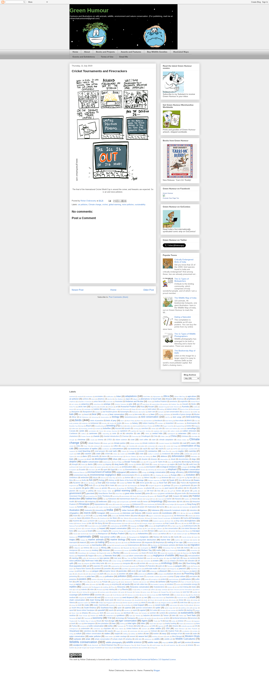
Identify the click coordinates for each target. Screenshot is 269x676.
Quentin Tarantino (133, 582)
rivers (194, 587)
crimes (115, 454)
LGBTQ (133, 528)
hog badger (126, 504)
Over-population (75, 566)
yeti (112, 647)
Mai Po (171, 533)
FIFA (183, 477)
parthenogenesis (136, 568)
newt (154, 558)
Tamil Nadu (191, 615)
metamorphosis (133, 545)
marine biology (117, 539)
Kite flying (98, 523)
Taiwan (166, 615)
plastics (150, 574)
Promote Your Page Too (171, 198)
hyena (161, 507)
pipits (102, 574)
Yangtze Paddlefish (95, 647)
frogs (81, 485)
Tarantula (87, 618)
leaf (171, 526)
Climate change (95, 204)
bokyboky (85, 423)
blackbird (149, 420)
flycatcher (76, 483)
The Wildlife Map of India (185, 298)
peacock (182, 568)
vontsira (194, 631)
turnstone (83, 626)
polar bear (91, 576)
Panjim (188, 566)
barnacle (161, 412)
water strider (109, 636)
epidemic (146, 475)
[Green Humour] (164, 196)
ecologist (184, 467)
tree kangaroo (89, 623)
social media (160, 605)
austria (195, 407)
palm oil (161, 566)
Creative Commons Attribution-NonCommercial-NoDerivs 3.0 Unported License (144, 659)
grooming (116, 496)
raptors (78, 584)
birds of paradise (96, 420)
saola (122, 592)
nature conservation (136, 555)
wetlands (77, 639)
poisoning (73, 576)
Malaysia (193, 533)
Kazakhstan (101, 521)
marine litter (165, 540)
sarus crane (146, 592)
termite (161, 618)
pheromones (175, 571)
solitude (190, 605)
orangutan (126, 563)
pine (81, 574)
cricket (105, 204)
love (152, 531)
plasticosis (141, 574)
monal (195, 548)
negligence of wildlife (163, 555)
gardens (176, 485)
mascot (83, 542)
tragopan (197, 621)
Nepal (181, 556)
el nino (120, 469)
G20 (126, 485)
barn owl (151, 412)
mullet (108, 553)
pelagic (71, 571)
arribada (110, 407)
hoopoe (71, 507)
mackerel (83, 533)
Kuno (83, 526)
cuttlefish (187, 454)
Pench (87, 571)
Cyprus (71, 456)
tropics (181, 623)
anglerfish (184, 401)
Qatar (122, 582)
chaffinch (194, 433)
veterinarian (134, 631)
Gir (188, 488)
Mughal (101, 553)
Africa (166, 396)
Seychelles (170, 597)
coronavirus (152, 451)
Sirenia (117, 602)
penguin (95, 571)
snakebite (112, 605)
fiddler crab (175, 477)
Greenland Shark (76, 496)
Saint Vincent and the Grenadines (181, 589)
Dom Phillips (118, 462)
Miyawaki (126, 548)
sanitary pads (104, 592)
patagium (164, 568)
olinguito (86, 563)
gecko (87, 488)
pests (133, 571)
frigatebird (193, 483)
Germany (130, 488)
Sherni (152, 600)
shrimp (195, 600)
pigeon (194, 571)
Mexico (145, 545)
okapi (79, 563)
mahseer (155, 533)
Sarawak (129, 592)
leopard (102, 528)
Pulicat (85, 582)
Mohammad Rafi (168, 548)
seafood (72, 597)
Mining (103, 548)
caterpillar (129, 433)
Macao (187, 531)
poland (82, 576)
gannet (159, 485)
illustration (74, 510)
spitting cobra (185, 608)
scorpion (107, 595)
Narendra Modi (110, 556)
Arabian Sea (175, 404)
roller (92, 589)
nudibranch (128, 561)
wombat (188, 642)
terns (168, 618)
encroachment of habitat (99, 472)
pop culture (180, 576)
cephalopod (171, 433)
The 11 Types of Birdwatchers (181, 280)
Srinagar (163, 610)
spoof (71, 610)
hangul (147, 499)
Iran (184, 513)
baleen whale (172, 409)
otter (180, 563)
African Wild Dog (179, 396)
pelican (79, 571)
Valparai (101, 631)
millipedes (77, 548)
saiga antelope (162, 589)
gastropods (186, 485)
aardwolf (80, 396)
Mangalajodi (133, 537)
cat (121, 433)
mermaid (109, 545)
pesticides (123, 571)
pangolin (178, 566)
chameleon (73, 436)
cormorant (141, 451)
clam (154, 440)
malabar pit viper (182, 533)
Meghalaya (160, 542)
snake (86, 605)
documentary (184, 459)
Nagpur (91, 555)
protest (163, 579)
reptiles (73, 587)
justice (142, 518)
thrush (99, 621)
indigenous (142, 510)
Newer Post (77, 290)
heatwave (81, 501)
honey (159, 504)
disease (154, 459)
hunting (126, 507)
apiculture (146, 404)
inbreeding (99, 510)
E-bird (146, 464)
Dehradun (194, 456)
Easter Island (89, 467)
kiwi (106, 523)
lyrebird (173, 531)
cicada (92, 440)
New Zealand (138, 558)
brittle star (130, 426)
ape (138, 404)
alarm (93, 399)
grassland (90, 493)
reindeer (170, 584)
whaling (129, 639)
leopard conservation (118, 528)
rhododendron (159, 587)
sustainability (140, 204)
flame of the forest (127, 480)
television (141, 618)
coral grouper (100, 451)
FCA (157, 477)
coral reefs (112, 451)
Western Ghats (192, 636)
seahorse (90, 597)
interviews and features (132, 513)
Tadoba (137, 615)
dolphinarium (107, 462)
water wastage (121, 636)
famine (120, 477)
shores (173, 600)
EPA (138, 475)
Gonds (178, 491)
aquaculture (156, 404)
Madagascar (103, 533)
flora (180, 480)
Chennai (125, 436)
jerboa (95, 518)
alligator (135, 399)
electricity (151, 469)
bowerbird (170, 423)
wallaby (132, 633)
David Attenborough (116, 456)
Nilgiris (185, 558)
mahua (163, 533)
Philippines (185, 571)
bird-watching (193, 417)
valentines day (89, 631)
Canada (72, 431)
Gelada (96, 488)
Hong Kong (191, 504)
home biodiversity (149, 504)
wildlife (157, 639)
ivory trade (103, 516)
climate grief (107, 443)
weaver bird (143, 636)
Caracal (165, 431)
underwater (85, 628)
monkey (95, 550)
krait (185, 523)
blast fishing (169, 420)
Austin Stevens (174, 407)
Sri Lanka (153, 610)
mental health (84, 545)
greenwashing (90, 496)
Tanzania (72, 618)
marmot (195, 540)
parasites (107, 568)
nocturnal (193, 558)
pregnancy (118, 579)
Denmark (81, 459)
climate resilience (149, 443)
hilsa (187, 501)
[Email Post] (109, 201)
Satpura (155, 592)
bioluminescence (131, 417)
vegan (118, 631)
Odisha (181, 561)
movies (72, 553)
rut (133, 589)
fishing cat (113, 480)
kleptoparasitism (116, 523)
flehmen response (154, 480)
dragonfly (177, 462)
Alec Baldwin (119, 399)
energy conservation (157, 472)
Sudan (136, 613)
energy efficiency (177, 472)
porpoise (72, 579)
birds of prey (111, 420)
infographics (74, 513)
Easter (81, 467)
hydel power (139, 507)
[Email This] (114, 201)
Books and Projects (105, 52)
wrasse (190, 645)
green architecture (167, 493)
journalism (134, 518)
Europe (174, 475)
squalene (127, 610)
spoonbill (101, 610)
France (183, 483)
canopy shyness (111, 431)
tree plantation (103, 623)
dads (78, 456)
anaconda (109, 401)
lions (71, 531)
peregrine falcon (109, 571)
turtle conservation (96, 626)
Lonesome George (118, 531)
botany (135, 423)
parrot (116, 568)
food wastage (111, 483)
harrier (169, 499)
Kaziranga (112, 521)
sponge (195, 608)
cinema (100, 440)
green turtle (181, 493)
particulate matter (151, 568)
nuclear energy (116, 561)
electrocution (161, 469)
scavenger (73, 595)
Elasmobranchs (131, 469)
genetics (113, 488)
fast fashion (137, 477)
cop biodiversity (133, 448)
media (126, 542)
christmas (81, 440)
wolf (179, 642)
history (110, 504)
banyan (97, 412)
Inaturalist (88, 510)
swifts (101, 615)
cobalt (71, 446)
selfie (140, 597)
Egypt (113, 469)
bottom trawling (148, 423)
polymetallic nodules (152, 576)
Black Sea (140, 420)
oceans (156, 561)
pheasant (163, 571)
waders (107, 633)
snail (79, 605)
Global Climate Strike (104, 491)
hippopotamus (99, 504)
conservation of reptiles (88, 449)
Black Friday (130, 420)
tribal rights (131, 623)
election (142, 469)
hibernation (172, 501)
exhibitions (73, 477)
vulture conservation (93, 633)
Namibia (99, 555)
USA (168, 628)
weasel (132, 636)
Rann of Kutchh (186, 582)
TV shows (129, 626)
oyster (105, 566)
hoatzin (117, 504)
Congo (175, 446)
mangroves (144, 537)
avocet (71, 409)
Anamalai (118, 401)
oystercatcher (115, 566)
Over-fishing (191, 563)
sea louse (152, 595)
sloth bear (184, 602)
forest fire (131, 483)
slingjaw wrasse (166, 602)
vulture (78, 633)
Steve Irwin (75, 613)
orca (135, 563)
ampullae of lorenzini (84, 401)
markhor (177, 540)
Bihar (74, 417)
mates (92, 542)
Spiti (176, 608)
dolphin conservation (90, 462)
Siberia (72, 602)
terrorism (193, 618)
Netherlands (93, 558)
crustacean (166, 454)
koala (126, 523)
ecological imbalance (168, 467)
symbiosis (120, 615)
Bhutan (197, 414)
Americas (180, 399)
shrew (181, 600)
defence (164, 456)
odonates (191, 561)
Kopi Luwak (169, 523)
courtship (192, 451)
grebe (147, 493)
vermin (125, 631)
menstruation (73, 545)
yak (78, 647)
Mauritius (112, 542)
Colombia (132, 446)
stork (101, 613)
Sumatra (144, 613)
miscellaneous (115, 548)
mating (101, 542)
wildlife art (168, 639)
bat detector (186, 412)
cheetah (96, 436)
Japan (79, 518)
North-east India (91, 561)
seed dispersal (128, 597)
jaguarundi (167, 515)
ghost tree (158, 488)
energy (144, 472)
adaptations (131, 396)
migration (195, 545)
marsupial (73, 542)
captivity (133, 431)
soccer (150, 605)
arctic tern (82, 407)
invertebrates (167, 513)
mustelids (171, 553)
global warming (115, 204)
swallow (72, 615)
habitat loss (91, 498)
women (197, 642)
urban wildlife (155, 628)
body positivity (74, 423)
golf (171, 491)
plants (131, 574)
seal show (108, 597)
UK (167, 626)
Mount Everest (170, 550)
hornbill (80, 507)
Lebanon (72, 528)
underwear (96, 628)
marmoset (186, 540)
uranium (144, 628)
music (144, 553)
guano (152, 496)
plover (179, 574)
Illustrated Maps (181, 52)
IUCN (88, 515)
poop (171, 576)
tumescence (190, 623)
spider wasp (169, 608)
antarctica (85, 404)
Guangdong (143, 496)
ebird (110, 467)
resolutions (85, 587)
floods (171, 480)
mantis (176, 537)
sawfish (195, 592)
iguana (194, 507)
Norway (106, 561)
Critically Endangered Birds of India (183, 260)
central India (157, 433)
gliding (90, 491)
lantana (150, 526)
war (147, 633)
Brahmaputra (192, 423)
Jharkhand (103, 518)
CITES (109, 440)
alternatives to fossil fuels (151, 399)
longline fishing (131, 531)
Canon (101, 431)
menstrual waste (192, 542)
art (117, 407)
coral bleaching (84, 451)
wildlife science (134, 642)
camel (182, 428)
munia (126, 553)
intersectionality (115, 513)
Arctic (193, 404)
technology (120, 618)
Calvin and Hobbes (171, 428)
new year (117, 558)
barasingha (124, 412)
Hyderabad (152, 507)
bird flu (167, 417)
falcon (95, 477)
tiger (113, 621)
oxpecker (96, 566)
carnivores (93, 433)
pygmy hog (114, 582)
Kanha (185, 518)
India (109, 509)
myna (194, 553)
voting (71, 633)
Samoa (74, 592)
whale (88, 639)
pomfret (164, 576)
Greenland (193, 493)
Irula (189, 513)
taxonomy (97, 618)
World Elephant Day (109, 645)
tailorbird (156, 615)
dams (85, 456)
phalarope (153, 571)
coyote (71, 454)
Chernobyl (135, 436)
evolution (190, 475)
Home (75, 52)
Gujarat (159, 496)
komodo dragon (147, 523)
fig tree (190, 477)
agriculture (192, 396)
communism (151, 446)
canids (81, 431)
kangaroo (176, 518)
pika (76, 574)
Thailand (72, 621)
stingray (85, 613)
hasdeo (186, 499)
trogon (161, 623)
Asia (142, 407)
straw (118, 613)
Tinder (156, 621)
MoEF (154, 547)
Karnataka (195, 518)
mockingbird (144, 548)
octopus (173, 561)
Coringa (131, 451)
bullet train (75, 428)
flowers (197, 480)
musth (178, 553)
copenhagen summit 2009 (188, 448)
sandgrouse (93, 592)
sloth (175, 602)
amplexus (72, 401)
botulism (160, 423)
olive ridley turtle (98, 563)
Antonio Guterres (120, 404)
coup (173, 451)
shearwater (128, 600)
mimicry (86, 548)
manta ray (167, 537)
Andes (150, 401)
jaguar (143, 515)
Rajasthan (174, 582)
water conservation (77, 636)
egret (105, 469)
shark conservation (77, 600)
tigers (144, 621)
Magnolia (132, 533)
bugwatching (180, 426)
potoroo (94, 579)
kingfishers (191, 521)
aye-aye (79, 409)
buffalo (157, 426)
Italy (81, 515)
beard (130, 414)
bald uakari (152, 409)
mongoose (73, 550)
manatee (123, 537)
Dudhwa (100, 464)
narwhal (123, 555)
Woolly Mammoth (92, 645)
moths (158, 550)
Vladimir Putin (173, 631)
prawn (101, 579)
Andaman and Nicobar (134, 401)
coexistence (107, 446)
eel (99, 469)
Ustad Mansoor (180, 628)
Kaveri (92, 521)
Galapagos (133, 485)
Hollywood (136, 504)
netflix (84, 558)
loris (145, 531)
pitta (114, 574)
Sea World (194, 595)
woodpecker (78, 645)
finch (77, 480)
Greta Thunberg (104, 496)
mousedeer (194, 550)
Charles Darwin (86, 436)
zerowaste (126, 647)
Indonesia (155, 510)
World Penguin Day (143, 645)
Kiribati (71, 523)
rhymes (169, 587)
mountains (182, 550)
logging (105, 531)
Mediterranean (135, 542)
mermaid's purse (119, 545)
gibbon (180, 488)
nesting (75, 558)
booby (112, 423)
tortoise (181, 621)
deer (154, 456)
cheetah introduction (111, 436)
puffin (77, 582)
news (148, 558)
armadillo (102, 407)
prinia (147, 579)
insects (87, 513)
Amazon (169, 399)
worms (183, 645)
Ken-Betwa (129, 521)
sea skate (177, 595)
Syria (131, 615)
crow (141, 454)
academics (89, 396)
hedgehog (92, 501)
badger (105, 409)
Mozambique (82, 553)
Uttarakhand (74, 631)
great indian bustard (133, 493)
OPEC (109, 563)
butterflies (107, 428)
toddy (173, 621)
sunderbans (172, 613)
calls (160, 428)
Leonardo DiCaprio (90, 528)
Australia (185, 407)
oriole (150, 563)
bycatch (127, 428)
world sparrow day (172, 645)
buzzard (118, 428)
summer (153, 613)
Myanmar (186, 553)
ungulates (107, 628)
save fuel (186, 592)
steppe (197, 610)
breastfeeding (99, 426)
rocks (77, 589)
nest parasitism (194, 555)
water (195, 633)
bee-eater (138, 414)
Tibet (106, 621)
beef (146, 414)
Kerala (146, 521)
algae (128, 399)
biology (115, 417)
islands (197, 513)
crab (78, 454)
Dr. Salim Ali (160, 462)
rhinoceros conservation (139, 587)
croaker (122, 454)
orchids (142, 563)
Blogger (157, 670)
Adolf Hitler (146, 396)
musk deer (153, 553)
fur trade (111, 485)
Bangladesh (87, 412)
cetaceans (182, 433)
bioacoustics (105, 417)
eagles (172, 464)
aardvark (72, 396)
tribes (143, 623)
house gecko (91, 507)
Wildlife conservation (83, 642)
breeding (110, 426)
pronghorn (154, 579)
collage (123, 446)
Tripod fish (152, 623)
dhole (115, 459)
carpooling (105, 433)
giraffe (194, 488)
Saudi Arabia (175, 592)
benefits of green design (182, 414)
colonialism (141, 446)
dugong (108, 464)
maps (72, 539)
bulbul (189, 426)
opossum (117, 563)
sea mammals (164, 595)
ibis (168, 507)
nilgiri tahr (176, 558)
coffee (115, 446)
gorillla (195, 491)
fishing (101, 480)
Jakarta (190, 515)
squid (135, 610)
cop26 (145, 448)
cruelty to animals (153, 454)
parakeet (97, 568)
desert (89, 459)
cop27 (152, 448)
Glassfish (82, 491)
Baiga (133, 409)
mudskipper (92, 553)
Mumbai (116, 553)
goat (165, 491)
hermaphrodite (124, 501)
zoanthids (144, 647)
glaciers (72, 491)
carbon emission (189, 431)
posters (82, 579)
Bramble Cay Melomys (76, 426)
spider (157, 608)
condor (168, 446)
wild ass (138, 639)
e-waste (154, 464)
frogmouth (72, 485)
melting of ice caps (175, 542)
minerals (95, 548)
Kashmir (76, 521)
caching (136, 428)
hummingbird (115, 507)
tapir (79, 618)
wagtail (117, 633)
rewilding (105, 587)
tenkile (149, 618)
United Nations (132, 628)
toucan (189, 621)
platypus (161, 574)
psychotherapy (173, 579)
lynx (167, 531)
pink (87, 574)
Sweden (93, 615)
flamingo (140, 480)
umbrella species (186, 626)
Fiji (196, 477)
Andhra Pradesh (160, 401)
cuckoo (176, 454)
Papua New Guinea (83, 568)
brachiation (180, 423)
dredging (187, 462)
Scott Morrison (117, 595)
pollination (109, 576)
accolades (99, 396)
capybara (157, 431)
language (134, 526)
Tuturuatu (120, 626)
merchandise (97, 545)
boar (196, 420)
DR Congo (149, 462)
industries (193, 510)
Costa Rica (165, 451)
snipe (119, 605)
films (71, 480)
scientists (98, 595)
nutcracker (146, 561)
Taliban (181, 615)
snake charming (99, 605)
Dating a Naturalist (182, 317)
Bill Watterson (84, 417)
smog (73, 605)
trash (73, 623)
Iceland (174, 507)
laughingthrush (161, 526)
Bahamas (126, 409)
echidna (116, 467)
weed (162, 636)
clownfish (175, 443)
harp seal (161, 499)
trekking (122, 623)
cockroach (96, 446)
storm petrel (110, 613)
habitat (185, 496)
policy (101, 576)
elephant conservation (191, 469)
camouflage (191, 428)
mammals (84, 536)
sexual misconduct (157, 597)
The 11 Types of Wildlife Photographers (185, 335)
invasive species (152, 513)
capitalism (123, 431)
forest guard (144, 483)
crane (98, 454)
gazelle (78, 488)
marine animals (96, 539)
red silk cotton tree (141, 584)
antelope (107, 404)
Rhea (112, 587)
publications (186, 579)
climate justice (120, 443)
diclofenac (134, 459)
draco (169, 462)
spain (119, 608)
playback (169, 574)
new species (104, 558)
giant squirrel (170, 488)
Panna (195, 566)
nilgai (168, 558)
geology (121, 488)
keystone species (158, 521)
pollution (122, 576)
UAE (153, 626)
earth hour (193, 464)
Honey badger (169, 504)
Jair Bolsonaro (179, 515)
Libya (140, 528)
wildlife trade (153, 642)
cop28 (160, 448)
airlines (86, 399)
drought (75, 464)
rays (99, 584)
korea (179, 523)
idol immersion (184, 507)
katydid (84, 521)
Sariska (137, 592)
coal (184, 443)
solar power (173, 605)
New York (127, 558)
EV (182, 475)
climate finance (94, 443)
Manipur (156, 537)
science (86, 594)
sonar (198, 605)
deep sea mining (144, 456)
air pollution (82, 204)
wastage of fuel (176, 633)
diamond (124, 459)
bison (122, 420)
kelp (120, 521)
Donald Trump (130, 462)
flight (164, 480)
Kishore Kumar (81, 523)
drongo (197, 462)
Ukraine (175, 626)
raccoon (144, 582)
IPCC (178, 513)
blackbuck (158, 420)
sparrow (128, 608)
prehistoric (127, 579)
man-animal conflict (108, 537)
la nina (96, 526)
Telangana (131, 618)
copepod (72, 451)
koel (138, 523)
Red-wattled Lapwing (157, 584)
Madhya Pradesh (118, 533)
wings (164, 642)
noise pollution (128, 204)
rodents (84, 589)
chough (71, 440)
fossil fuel (163, 483)
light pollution (157, 528)
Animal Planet (195, 401)
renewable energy (190, 584)
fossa (154, 483)
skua (150, 602)
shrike (188, 600)
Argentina (94, 407)
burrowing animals (87, 428)
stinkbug (94, 613)
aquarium (165, 404)
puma (91, 582)
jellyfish (87, 518)
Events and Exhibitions (84, 57)
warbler (156, 633)
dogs (194, 459)
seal (98, 597)
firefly (84, 480)
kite (90, 523)
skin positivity (134, 602)
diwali (173, 459)
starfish (181, 610)
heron (145, 501)
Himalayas (84, 504)
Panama (170, 566)
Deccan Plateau (131, 456)
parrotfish (125, 568)
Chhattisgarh (146, 436)
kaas (148, 518)
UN (196, 626)
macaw (75, 533)
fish (91, 480)
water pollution (95, 636)
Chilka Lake (164, 436)
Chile (156, 436)
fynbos (119, 485)
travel (80, 623)
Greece (155, 493)
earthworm (72, 467)
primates (137, 579)
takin (174, 615)
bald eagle (141, 409)
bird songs (177, 417)
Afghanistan (157, 396)
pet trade (142, 571)
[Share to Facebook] (122, 201)
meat (119, 542)
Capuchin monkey (145, 431)
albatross (101, 399)
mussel (162, 553)
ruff (119, 589)
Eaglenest (163, 464)
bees (153, 414)
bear (94, 414)
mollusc (187, 548)
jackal (135, 515)
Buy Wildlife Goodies (157, 52)
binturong (95, 417)
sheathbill (138, 600)
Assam (151, 407)
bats (71, 414)
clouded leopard (164, 443)
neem (148, 555)
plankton (122, 574)
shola (167, 600)
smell (198, 602)
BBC (80, 414)
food (99, 483)
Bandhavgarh (195, 409)
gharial (149, 488)
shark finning (95, 600)
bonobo (104, 423)
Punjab (105, 582)
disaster (145, 459)
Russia (125, 589)
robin (71, 589)
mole (179, 548)
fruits (90, 485)
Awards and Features (131, 52)
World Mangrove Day (127, 645)
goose (187, 491)
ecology (193, 467)
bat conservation (172, 412)
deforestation (178, 456)
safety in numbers (142, 589)
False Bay (112, 477)
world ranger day (157, 645)
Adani (118, 396)
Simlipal (101, 602)
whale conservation (102, 639)
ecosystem (72, 469)
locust (98, 531)
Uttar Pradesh (192, 628)
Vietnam (154, 631)
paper (71, 568)
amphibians (191, 399)
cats (138, 433)
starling (189, 610)
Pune (97, 582)
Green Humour (89, 10)
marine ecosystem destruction (143, 540)
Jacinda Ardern (124, 515)
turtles (110, 626)
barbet (143, 412)
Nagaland (81, 555)
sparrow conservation (144, 608)
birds (78, 420)
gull (166, 496)
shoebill (159, 600)
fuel (97, 485)
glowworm (140, 491)
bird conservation (150, 417)
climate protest (135, 443)
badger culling (115, 409)
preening (109, 579)
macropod (92, 533)
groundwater (126, 496)
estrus (166, 475)
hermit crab (135, 501)
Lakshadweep (114, 526)
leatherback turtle (190, 526)
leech (80, 528)
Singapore (109, 602)
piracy (109, 574)
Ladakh (104, 526)
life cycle (148, 528)
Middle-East (182, 545)
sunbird (162, 613)
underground (73, 628)
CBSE (147, 433)
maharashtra (143, 533)
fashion (128, 477)
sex (145, 597)
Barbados (135, 412)
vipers (162, 631)
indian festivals (128, 510)
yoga (118, 647)
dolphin (73, 461)
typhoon (146, 626)
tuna (198, 623)
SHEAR (119, 600)
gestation (140, 488)
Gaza (71, 488)
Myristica (72, 555)
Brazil (88, 426)
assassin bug (162, 407)
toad (167, 621)
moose (126, 550)
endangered (121, 472)
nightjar (161, 558)
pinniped (94, 574)
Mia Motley (154, 545)
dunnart (131, 464)
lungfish (160, 531)
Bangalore (76, 412)
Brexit (122, 426)
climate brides (181, 440)
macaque (196, 531)
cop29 (168, 448)
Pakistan (141, 566)
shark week (109, 600)
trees (114, 623)
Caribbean (73, 433)
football (122, 483)
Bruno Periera (147, 426)
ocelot (165, 561)
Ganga (142, 485)
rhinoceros (121, 587)
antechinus (97, 404)
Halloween (112, 499)
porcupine (193, 576)
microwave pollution (167, 545)
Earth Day (182, 464)
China (174, 436)
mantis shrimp (186, 537)
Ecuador (82, 469)
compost (160, 446)
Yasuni (107, 647)
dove (141, 462)
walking (125, 633)
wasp (164, 633)
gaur (195, 485)
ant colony (75, 404)
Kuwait (90, 526)
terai (155, 618)
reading (106, 584)
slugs (192, 602)
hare (153, 499)
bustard (97, 428)
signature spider (83, 602)
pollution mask (137, 576)
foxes (174, 483)
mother (134, 550)
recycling (115, 584)
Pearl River (194, 568)
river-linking (183, 587)
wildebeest (148, 639)
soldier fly (183, 605)
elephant (172, 469)
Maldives (72, 537)
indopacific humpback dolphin (175, 510)
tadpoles (146, 615)
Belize (168, 414)
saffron (153, 589)
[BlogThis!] (117, 201)
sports (111, 610)
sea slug (185, 595)
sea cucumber (134, 595)
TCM (109, 618)
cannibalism (92, 431)
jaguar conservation (155, 515)
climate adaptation (166, 440)
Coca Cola (87, 446)
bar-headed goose (110, 412)
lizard (90, 531)
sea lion (144, 595)
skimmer (125, 602)
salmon (197, 589)
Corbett (123, 451)
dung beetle (119, 464)
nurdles (138, 561)
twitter (138, 626)
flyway (93, 483)
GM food (150, 491)
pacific (134, 566)
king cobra (180, 521)
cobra (78, 446)
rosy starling (109, 589)
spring (118, 610)
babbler (96, 409)
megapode (148, 542)
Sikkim (93, 602)
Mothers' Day (146, 550)
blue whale (179, 420)
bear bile (104, 414)
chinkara (185, 436)
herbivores (103, 501)
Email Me (123, 57)
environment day (80, 475)
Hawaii (194, 499)
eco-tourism (151, 467)
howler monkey (103, 507)
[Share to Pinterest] (125, 201)
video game (144, 631)
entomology (194, 472)
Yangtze (84, 647)
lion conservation (171, 528)
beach (86, 414)
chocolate (194, 436)
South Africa (76, 608)
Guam (134, 496)
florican (188, 480)
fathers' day (148, 477)
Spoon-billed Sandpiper (85, 610)
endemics (134, 472)
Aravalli (185, 404)
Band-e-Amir (184, 409)
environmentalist (127, 475)
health (71, 501)
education (92, 469)
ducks (90, 464)
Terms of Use (107, 57)
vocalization (186, 631)
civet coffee (143, 440)
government (75, 493)
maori (195, 537)
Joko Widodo (124, 518)
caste (114, 433)
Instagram (101, 513)
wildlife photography (114, 642)
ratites (87, 584)
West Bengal (177, 636)
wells (167, 636)
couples (181, 451)
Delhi (71, 459)
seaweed (117, 597)
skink (143, 602)
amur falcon (98, 401)
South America (90, 608)
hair (104, 499)
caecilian (144, 428)
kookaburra (159, 523)
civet (132, 440)
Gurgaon (176, 496)
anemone (173, 401)
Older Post (148, 290)
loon (140, 531)
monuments (118, 550)
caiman (153, 428)
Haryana (178, 499)
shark (192, 597)
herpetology (157, 501)
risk (176, 587)
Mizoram (135, 548)
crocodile (131, 454)
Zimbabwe (135, 647)
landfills (125, 526)
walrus (140, 633)
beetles (161, 414)
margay (82, 540)
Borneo (127, 423)
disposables (164, 459)
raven (94, 584)
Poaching (189, 573)
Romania (100, 589)
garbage (167, 485)
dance (104, 456)
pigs (70, 574)
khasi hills (170, 521)
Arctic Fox (72, 407)
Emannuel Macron (79, 472)
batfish (195, 412)
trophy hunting (170, 623)
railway (152, 582)
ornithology (166, 563)
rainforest (162, 582)
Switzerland (110, 615)
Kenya (137, 521)
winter (170, 642)
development (101, 459)
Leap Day (178, 526)
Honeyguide (181, 504)
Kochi (132, 523)
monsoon (106, 550)
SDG (126, 595)
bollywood (94, 423)
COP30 (175, 448)
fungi (103, 485)
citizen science (121, 440)
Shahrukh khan (182, 597)
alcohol (110, 399)
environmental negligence (103, 475)
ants (130, 404)
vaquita (110, 631)
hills (181, 501)
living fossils (81, 531)
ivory (94, 515)
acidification (110, 396)
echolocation (127, 467)
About (87, 52)
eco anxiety (140, 467)
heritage (114, 501)
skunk (156, 602)
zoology (152, 647)
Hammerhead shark (126, 499)
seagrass (81, 597)
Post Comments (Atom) (118, 297)
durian (138, 464)
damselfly (95, 456)
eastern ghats (101, 467)
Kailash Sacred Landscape (162, 518)
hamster (140, 499)
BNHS (189, 420)
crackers (87, 454)
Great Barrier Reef (105, 493)
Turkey (74, 626)
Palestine (151, 566)
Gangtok (151, 485)
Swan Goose (83, 615)
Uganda (160, 626)
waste (187, 633)
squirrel (143, 610)
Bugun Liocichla (168, 426)
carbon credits (175, 431)
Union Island (119, 628)
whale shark (117, 639)
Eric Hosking (157, 475)
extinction (85, 477)
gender (104, 488)
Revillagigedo (95, 587)
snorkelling (127, 605)
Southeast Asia (107, 608)
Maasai (180, 531)
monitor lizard (85, 550)
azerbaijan (87, 409)
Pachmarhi (125, 566)
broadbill (138, 426)
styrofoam (127, 613)
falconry (103, 477)
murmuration (135, 553)
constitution (105, 448)
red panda (126, 584)
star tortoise (172, 610)
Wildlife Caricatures (185, 639)
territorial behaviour (180, 618)
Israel (75, 515)
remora (178, 584)
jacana (114, 515)
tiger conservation (128, 621)
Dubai (83, 464)
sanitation (115, 592)
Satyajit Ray (165, 592)
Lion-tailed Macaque (189, 528)
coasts (193, 443)
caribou (83, 433)
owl (87, 566)
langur (141, 526)
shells (145, 600)
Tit (161, 621)
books (119, 423)
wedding (154, 636)
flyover (86, 483)
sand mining (83, 592)
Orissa (156, 563)
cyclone (195, 454)
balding (161, 409)
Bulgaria (197, 426)
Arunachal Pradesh (128, 407)
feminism (165, 477)
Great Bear (118, 493)
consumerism (117, 449)
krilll (190, 523)
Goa (158, 491)
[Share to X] (120, 201)
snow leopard (138, 605)
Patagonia (173, 568)
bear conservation (117, 414)
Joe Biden (113, 518)
